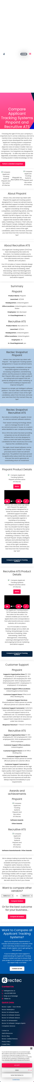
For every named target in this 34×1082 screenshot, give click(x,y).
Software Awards (16, 820)
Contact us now (17, 968)
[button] (31, 1048)
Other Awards (17, 823)
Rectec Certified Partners (10, 1039)
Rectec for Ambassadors (9, 1020)
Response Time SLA (10, 725)
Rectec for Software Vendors (11, 1015)
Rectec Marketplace (8, 1009)
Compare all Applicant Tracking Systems (17, 560)
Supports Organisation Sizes (14, 674)
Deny (17, 1070)
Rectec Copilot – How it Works (11, 1007)
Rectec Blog (5, 1036)
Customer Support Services (17, 700)
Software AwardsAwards (11, 850)
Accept (17, 1065)
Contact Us (5, 1030)
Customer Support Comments (13, 708)
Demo (17, 486)
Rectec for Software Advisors (11, 1017)
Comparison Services (8, 1026)
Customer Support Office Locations (17, 689)
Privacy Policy (6, 1041)
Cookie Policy (16, 1079)
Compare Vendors (17, 901)
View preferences (17, 1075)
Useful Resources (7, 1033)
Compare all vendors (17, 916)
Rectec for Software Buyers (10, 1012)
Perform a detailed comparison (12, 164)
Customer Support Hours (13, 694)
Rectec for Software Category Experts (13, 1023)
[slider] (11, 501)
